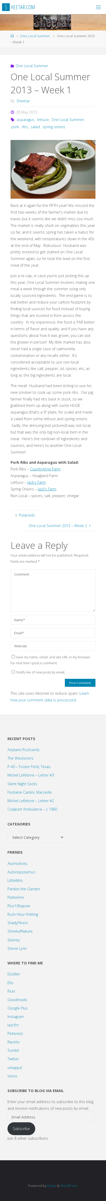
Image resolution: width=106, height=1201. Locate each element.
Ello (10, 982)
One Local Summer (35, 36)
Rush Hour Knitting (22, 914)
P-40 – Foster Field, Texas (29, 766)
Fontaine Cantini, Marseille (29, 792)
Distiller (13, 974)
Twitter (13, 1058)
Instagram (15, 1016)
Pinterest (15, 1033)
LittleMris (15, 880)
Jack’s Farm (36, 482)
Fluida (51, 1185)
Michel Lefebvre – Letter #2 (30, 800)
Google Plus (17, 1008)
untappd (14, 1067)
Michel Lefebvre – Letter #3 (30, 775)
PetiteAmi (15, 897)
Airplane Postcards (23, 749)
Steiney (13, 939)
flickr (11, 991)
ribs (25, 126)
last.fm (13, 1025)
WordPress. (69, 1185)
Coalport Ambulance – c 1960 (32, 809)
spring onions (53, 126)
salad (35, 126)
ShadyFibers (17, 922)
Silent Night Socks (22, 783)
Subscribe (21, 1128)
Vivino (12, 1076)
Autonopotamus (21, 872)
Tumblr (13, 1050)
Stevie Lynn (17, 948)
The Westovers (20, 758)
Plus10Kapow (18, 905)
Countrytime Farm (45, 469)
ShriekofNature (20, 931)
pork (15, 126)
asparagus (25, 119)
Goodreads (17, 999)
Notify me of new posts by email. (40, 672)
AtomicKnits (17, 863)
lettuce (43, 119)
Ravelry (13, 1041)
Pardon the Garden (23, 888)
